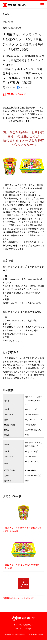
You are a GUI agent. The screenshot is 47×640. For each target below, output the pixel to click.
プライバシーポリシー (23, 629)
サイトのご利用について (23, 625)
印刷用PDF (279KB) (16, 94)
